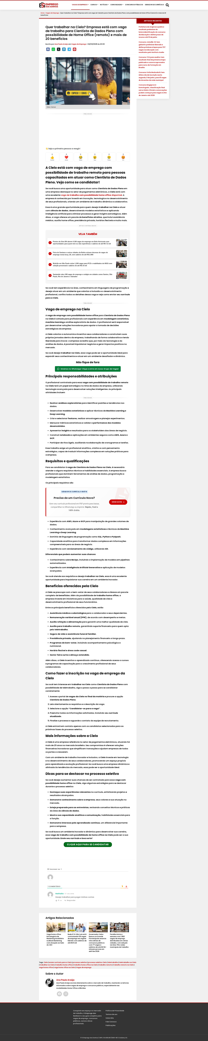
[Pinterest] (74, 49)
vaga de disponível (91, 195)
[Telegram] (69, 49)
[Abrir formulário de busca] (167, 5)
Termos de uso (111, 1014)
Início (42, 13)
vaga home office (46, 967)
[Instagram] (66, 994)
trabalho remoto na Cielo (123, 965)
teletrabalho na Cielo (127, 962)
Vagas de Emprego (52, 13)
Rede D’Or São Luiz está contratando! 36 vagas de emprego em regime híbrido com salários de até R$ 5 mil (77, 938)
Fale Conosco (111, 1022)
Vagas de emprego (83, 967)
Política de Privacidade (115, 1011)
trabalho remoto (105, 965)
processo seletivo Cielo (97, 962)
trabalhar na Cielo (47, 965)
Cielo (46, 962)
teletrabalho (113, 962)
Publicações (110, 1025)
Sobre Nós (110, 1018)
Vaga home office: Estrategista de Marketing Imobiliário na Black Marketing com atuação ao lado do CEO (55, 939)
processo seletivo (80, 962)
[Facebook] (48, 49)
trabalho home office (64, 965)
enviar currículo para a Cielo (60, 962)
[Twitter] (58, 49)
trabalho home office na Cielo (86, 965)
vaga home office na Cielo (64, 967)
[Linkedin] (64, 49)
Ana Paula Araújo (61, 44)
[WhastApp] (53, 49)
